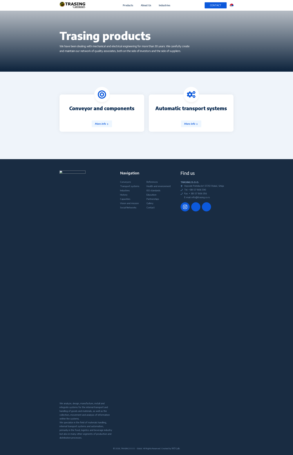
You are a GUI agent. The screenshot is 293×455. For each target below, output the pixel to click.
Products (128, 5)
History (123, 194)
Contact (215, 5)
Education (151, 194)
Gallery (149, 203)
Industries (164, 5)
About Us (146, 5)
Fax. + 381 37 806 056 (195, 193)
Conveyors (125, 181)
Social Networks (128, 207)
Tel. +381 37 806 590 (195, 189)
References (152, 181)
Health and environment (158, 186)
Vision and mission (129, 203)
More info (100, 123)
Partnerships (152, 199)
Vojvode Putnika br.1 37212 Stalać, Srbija (204, 185)
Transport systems (129, 186)
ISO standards (153, 190)
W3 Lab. (176, 448)
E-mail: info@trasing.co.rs (197, 197)
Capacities (125, 199)
